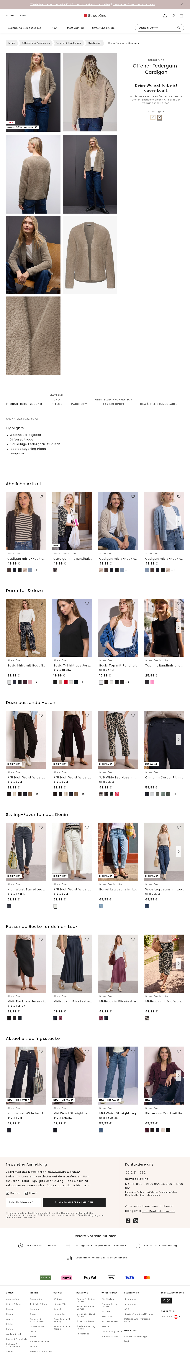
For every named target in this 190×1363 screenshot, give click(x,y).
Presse (105, 1326)
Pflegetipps (83, 1333)
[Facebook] (128, 1220)
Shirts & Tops (13, 1304)
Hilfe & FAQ (60, 1304)
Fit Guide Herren (86, 1321)
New (54, 27)
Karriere (106, 1311)
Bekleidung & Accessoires (24, 27)
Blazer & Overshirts (16, 1339)
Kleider (10, 1329)
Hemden (34, 1309)
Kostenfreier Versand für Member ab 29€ (102, 1257)
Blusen (10, 1309)
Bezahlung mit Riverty (62, 1320)
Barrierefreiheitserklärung (139, 1314)
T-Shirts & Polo (38, 1304)
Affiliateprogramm (112, 1331)
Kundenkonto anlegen (136, 1336)
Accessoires (12, 1299)
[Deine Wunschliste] (173, 15)
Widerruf (58, 1299)
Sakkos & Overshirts (41, 1351)
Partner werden (110, 1321)
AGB (127, 1309)
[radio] (152, 117)
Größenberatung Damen (86, 1315)
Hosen (9, 1314)
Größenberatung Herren (86, 1327)
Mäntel (34, 1346)
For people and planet (110, 1305)
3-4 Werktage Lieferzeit (41, 1245)
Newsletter (59, 1314)
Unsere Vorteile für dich (95, 1236)
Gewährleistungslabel (158, 404)
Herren (24, 15)
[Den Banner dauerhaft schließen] (182, 4)
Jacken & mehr (14, 1334)
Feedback (107, 1316)
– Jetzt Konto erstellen (70, 4)
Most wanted (75, 27)
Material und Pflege (57, 399)
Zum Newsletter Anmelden (74, 1202)
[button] (43, 28)
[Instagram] (136, 1220)
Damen (10, 15)
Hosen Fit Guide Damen (85, 1307)
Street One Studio (103, 27)
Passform (79, 404)
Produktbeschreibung (24, 404)
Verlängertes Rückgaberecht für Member (100, 1245)
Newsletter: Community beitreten (134, 4)
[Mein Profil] (165, 15)
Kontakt (58, 1309)
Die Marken (108, 1299)
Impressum (131, 1304)
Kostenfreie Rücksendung (160, 1245)
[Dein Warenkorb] (181, 15)
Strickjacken (94, 43)
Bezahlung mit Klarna (62, 1327)
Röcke (9, 1324)
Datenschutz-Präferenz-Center (137, 1320)
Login (127, 1341)
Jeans (9, 1319)
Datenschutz (132, 1299)
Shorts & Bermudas (41, 1341)
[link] (95, 15)
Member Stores (110, 1336)
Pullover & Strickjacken (69, 43)
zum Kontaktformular (158, 1211)
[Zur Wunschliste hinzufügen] (41, 496)
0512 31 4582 (136, 1172)
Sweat (9, 1351)
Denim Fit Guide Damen (86, 1300)
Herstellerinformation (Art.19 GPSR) (113, 402)
